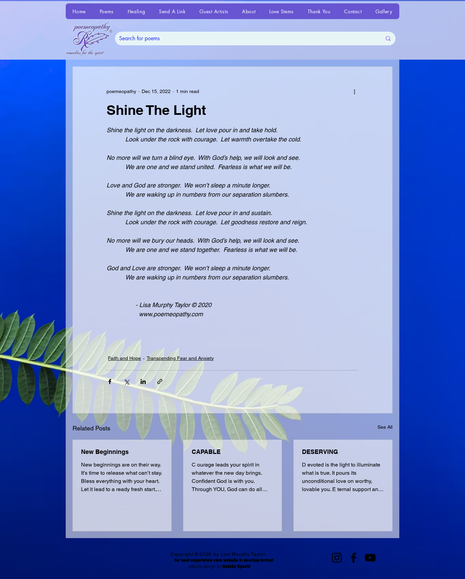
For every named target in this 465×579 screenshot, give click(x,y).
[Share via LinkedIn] (143, 381)
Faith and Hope (124, 358)
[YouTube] (370, 557)
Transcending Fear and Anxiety (180, 358)
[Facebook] (353, 557)
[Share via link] (160, 381)
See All (385, 427)
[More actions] (354, 91)
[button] (107, 11)
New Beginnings (105, 451)
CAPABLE (206, 451)
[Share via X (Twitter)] (126, 381)
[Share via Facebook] (110, 381)
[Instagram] (336, 557)
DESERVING (320, 451)
